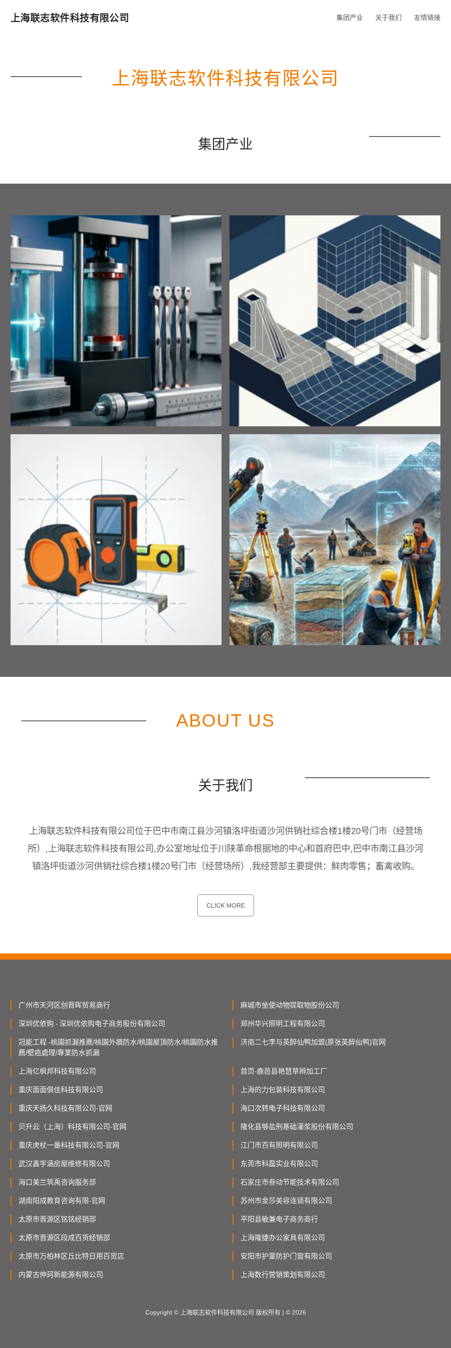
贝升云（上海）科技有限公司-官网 (72, 1126)
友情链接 (427, 17)
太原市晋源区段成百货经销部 (64, 1237)
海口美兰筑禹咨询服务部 (57, 1182)
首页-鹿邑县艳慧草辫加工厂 (283, 1071)
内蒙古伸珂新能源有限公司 (60, 1274)
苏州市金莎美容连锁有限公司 (286, 1200)
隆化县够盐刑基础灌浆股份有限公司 (296, 1126)
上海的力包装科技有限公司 (282, 1089)
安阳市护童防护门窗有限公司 (286, 1256)
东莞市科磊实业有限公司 (279, 1163)
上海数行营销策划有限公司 (282, 1274)
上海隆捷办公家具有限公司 (282, 1237)
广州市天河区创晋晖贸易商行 (64, 1005)
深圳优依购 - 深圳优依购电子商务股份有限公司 (91, 1023)
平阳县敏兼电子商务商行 (279, 1219)
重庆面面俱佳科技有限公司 (60, 1089)
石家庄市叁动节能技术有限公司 (289, 1182)
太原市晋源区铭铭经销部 (57, 1219)
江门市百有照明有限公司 (279, 1145)
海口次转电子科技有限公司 (282, 1108)
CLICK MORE (226, 905)
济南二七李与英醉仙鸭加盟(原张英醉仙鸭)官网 (313, 1042)
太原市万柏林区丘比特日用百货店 (71, 1256)
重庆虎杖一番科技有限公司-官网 (68, 1145)
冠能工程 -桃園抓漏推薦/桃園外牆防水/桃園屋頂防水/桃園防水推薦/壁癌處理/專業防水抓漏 (118, 1047)
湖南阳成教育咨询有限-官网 (61, 1200)
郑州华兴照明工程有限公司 (282, 1023)
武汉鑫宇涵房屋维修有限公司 (64, 1163)
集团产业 (349, 17)
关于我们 (388, 17)
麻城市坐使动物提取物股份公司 (289, 1005)
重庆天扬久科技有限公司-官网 (65, 1108)
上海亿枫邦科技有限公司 (57, 1071)
